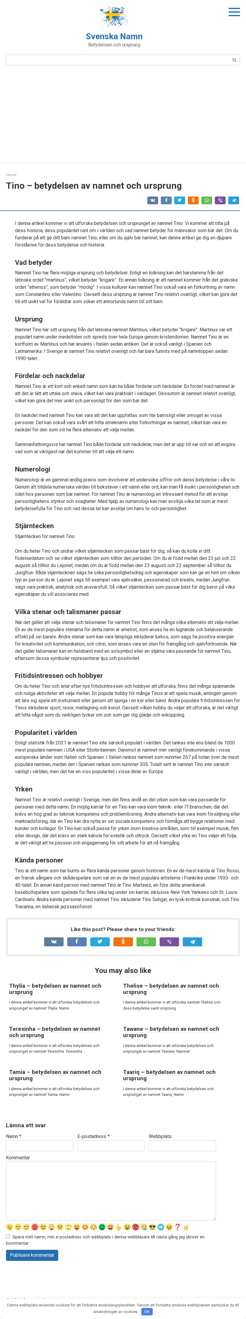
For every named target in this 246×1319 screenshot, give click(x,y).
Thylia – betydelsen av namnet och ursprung (55, 988)
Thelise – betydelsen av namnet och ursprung (171, 988)
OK (146, 1311)
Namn (13, 1136)
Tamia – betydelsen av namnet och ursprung (55, 1075)
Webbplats (160, 1136)
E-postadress (93, 1136)
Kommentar (18, 1158)
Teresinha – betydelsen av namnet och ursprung (54, 1032)
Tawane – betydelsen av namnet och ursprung (171, 1032)
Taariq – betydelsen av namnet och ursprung (169, 1075)
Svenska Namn (114, 36)
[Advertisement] (123, 118)
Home (11, 175)
